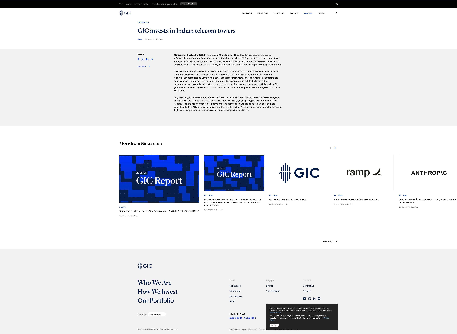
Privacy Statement (249, 329)
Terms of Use (264, 329)
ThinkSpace (293, 13)
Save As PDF (143, 67)
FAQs (232, 301)
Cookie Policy (234, 329)
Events (269, 285)
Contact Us (308, 285)
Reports (122, 207)
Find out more (275, 312)
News (140, 39)
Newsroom (308, 13)
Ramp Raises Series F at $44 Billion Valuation (356, 199)
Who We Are (247, 13)
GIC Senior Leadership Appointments (288, 199)
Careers (321, 13)
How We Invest (262, 13)
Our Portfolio (279, 13)
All (205, 195)
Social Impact (273, 291)
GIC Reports (235, 296)
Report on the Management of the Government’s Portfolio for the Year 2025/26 (159, 211)
